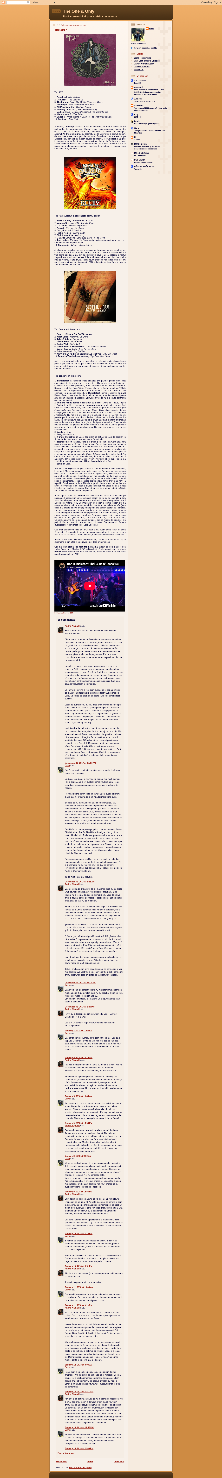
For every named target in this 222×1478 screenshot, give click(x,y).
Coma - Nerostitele (142, 58)
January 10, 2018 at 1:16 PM (78, 1233)
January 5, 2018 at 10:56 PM (78, 1123)
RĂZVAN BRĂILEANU (144, 166)
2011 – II (137, 117)
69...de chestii (140, 155)
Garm (136, 128)
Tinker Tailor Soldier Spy (144, 101)
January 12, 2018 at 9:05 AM (78, 1365)
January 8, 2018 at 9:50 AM (78, 1156)
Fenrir (137, 121)
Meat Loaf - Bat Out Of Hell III (147, 61)
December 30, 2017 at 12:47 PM (80, 763)
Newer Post (61, 1461)
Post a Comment (66, 1453)
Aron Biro (138, 105)
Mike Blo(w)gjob (141, 153)
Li (135, 137)
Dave (67, 765)
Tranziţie (138, 169)
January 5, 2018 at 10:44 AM (78, 1096)
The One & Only (78, 11)
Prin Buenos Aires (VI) (143, 162)
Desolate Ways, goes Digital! (146, 124)
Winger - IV (139, 70)
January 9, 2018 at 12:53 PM (78, 1191)
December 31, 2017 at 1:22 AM (80, 881)
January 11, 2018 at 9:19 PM (78, 1305)
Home (90, 1461)
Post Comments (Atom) (80, 1467)
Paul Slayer (139, 160)
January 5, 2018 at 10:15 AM (78, 1057)
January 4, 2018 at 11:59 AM (78, 1030)
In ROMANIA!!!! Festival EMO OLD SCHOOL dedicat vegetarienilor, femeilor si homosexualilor (149, 92)
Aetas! (137, 140)
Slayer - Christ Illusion (144, 64)
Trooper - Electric (142, 67)
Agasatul (138, 87)
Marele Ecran (140, 144)
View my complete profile (145, 48)
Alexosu (138, 99)
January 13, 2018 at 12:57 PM (79, 1427)
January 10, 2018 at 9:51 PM (78, 1266)
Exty (136, 114)
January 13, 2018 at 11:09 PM (79, 1448)
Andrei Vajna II (72, 626)
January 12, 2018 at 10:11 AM (79, 1391)
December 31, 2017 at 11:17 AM (80, 982)
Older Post (119, 1461)
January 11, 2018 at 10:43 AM (79, 1287)
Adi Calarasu (140, 80)
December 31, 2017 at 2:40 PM (80, 1007)
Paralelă (137, 83)
